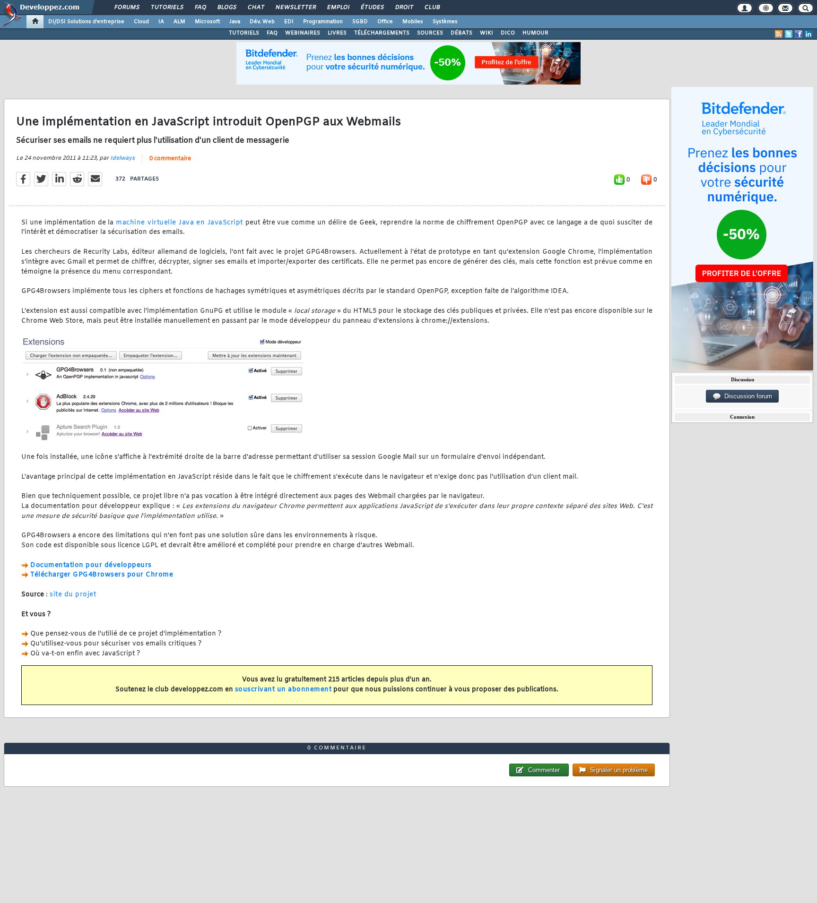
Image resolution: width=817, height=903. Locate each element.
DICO (508, 33)
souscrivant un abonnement (283, 689)
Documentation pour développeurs (91, 565)
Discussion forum (746, 396)
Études (371, 7)
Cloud (141, 21)
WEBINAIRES (302, 33)
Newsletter (295, 7)
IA (161, 21)
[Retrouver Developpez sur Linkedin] (808, 34)
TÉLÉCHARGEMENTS (381, 33)
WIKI (486, 33)
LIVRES (337, 33)
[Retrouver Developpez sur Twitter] (788, 34)
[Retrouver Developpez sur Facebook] (798, 34)
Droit (404, 7)
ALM (179, 21)
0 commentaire (170, 159)
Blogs (226, 7)
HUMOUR (535, 33)
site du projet (73, 594)
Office (385, 21)
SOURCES (430, 33)
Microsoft (207, 21)
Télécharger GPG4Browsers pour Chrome (101, 574)
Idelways (122, 158)
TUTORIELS (244, 33)
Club (431, 7)
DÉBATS (461, 33)
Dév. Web (262, 21)
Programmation (323, 21)
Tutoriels (166, 7)
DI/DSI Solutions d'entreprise (86, 21)
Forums (126, 7)
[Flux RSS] (778, 34)
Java (234, 21)
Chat (255, 7)
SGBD (360, 21)
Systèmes (445, 21)
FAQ (200, 7)
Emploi (338, 7)
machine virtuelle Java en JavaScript (179, 222)
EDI (289, 21)
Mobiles (412, 21)
